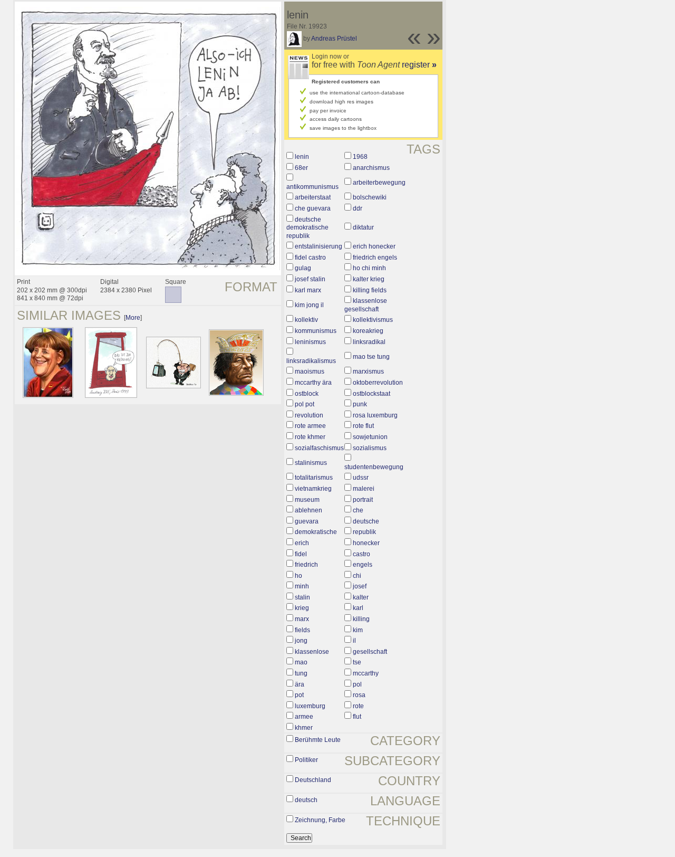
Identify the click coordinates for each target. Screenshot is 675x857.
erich (302, 543)
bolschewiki (370, 197)
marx (302, 619)
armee (304, 716)
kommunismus (315, 331)
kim (358, 630)
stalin (302, 597)
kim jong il (309, 305)
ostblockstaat (371, 393)
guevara (307, 521)
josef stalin (310, 279)
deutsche (366, 521)
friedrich (306, 564)
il (354, 640)
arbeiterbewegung (379, 182)
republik (364, 532)
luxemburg (310, 706)
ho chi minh (369, 268)
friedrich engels (375, 257)
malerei (363, 488)
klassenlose (312, 651)
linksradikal (369, 342)
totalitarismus (314, 477)
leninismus (310, 342)
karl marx (308, 290)
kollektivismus (373, 319)
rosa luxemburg (375, 415)
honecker (366, 543)
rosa (359, 695)
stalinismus (311, 462)
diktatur (363, 227)
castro (361, 554)
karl (358, 608)
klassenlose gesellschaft (365, 305)
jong (301, 640)
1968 (360, 156)
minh (302, 586)
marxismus (368, 371)
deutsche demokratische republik (307, 228)
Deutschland (313, 780)
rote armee (310, 426)
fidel (301, 554)
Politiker (306, 760)
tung (301, 673)
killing (361, 619)
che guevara (313, 208)
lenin (302, 156)
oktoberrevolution (378, 382)
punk (360, 404)
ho (298, 575)
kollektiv (306, 319)
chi (357, 575)
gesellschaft (370, 651)
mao (301, 662)
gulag (303, 268)
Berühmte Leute (318, 740)
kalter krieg (368, 279)
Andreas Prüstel (334, 38)
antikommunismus (312, 187)
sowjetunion (370, 437)
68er (301, 168)
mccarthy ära (313, 382)
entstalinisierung (318, 246)
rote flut (363, 426)
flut (357, 716)
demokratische (316, 532)
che (358, 510)
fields (302, 630)
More (133, 317)
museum (307, 499)
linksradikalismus (311, 361)
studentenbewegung (373, 467)
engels (362, 564)
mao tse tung (371, 356)
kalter (361, 597)
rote (358, 706)
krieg (302, 608)
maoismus (309, 371)
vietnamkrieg (313, 488)
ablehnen (308, 510)
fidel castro (310, 257)
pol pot (304, 404)
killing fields (370, 290)
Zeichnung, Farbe (320, 820)
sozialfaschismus (319, 448)
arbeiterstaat (313, 197)
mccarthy (366, 673)
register (419, 64)
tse (357, 662)
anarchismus (371, 168)
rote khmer (310, 437)
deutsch (306, 800)
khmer (304, 727)
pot (299, 695)
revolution (309, 415)
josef (360, 586)
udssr (361, 477)
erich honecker (374, 246)
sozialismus (370, 448)
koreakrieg (368, 331)
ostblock (307, 393)
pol (357, 684)
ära (299, 684)
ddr (357, 208)
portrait (363, 499)
